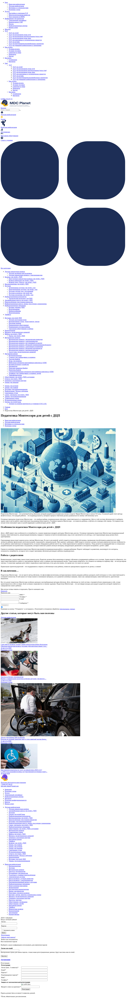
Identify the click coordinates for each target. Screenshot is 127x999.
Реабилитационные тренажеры (15, 305)
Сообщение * (23, 603)
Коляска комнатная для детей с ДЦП (21, 280)
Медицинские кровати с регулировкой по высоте (25, 343)
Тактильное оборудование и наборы (21, 329)
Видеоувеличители (15, 355)
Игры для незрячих (15, 361)
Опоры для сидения (11, 386)
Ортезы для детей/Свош (13, 402)
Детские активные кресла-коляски (20, 273)
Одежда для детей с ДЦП (13, 379)
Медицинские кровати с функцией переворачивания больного (30, 345)
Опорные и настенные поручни (15, 380)
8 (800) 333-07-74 (6, 99)
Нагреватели (13, 366)
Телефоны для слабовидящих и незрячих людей (25, 373)
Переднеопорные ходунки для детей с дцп (23, 289)
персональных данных (67, 609)
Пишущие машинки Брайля (18, 368)
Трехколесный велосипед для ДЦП (20, 298)
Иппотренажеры (14, 313)
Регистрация (5, 935)
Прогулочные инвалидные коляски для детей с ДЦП (26, 279)
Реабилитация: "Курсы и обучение (16, 391)
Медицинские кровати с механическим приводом (26, 339)
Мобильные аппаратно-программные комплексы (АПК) (28, 363)
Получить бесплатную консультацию (13, 782)
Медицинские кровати (12, 337)
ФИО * (21, 595)
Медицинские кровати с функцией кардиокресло (25, 348)
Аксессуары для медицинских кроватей (22, 352)
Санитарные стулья (11, 393)
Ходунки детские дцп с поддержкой (21, 291)
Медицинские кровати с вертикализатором (23, 350)
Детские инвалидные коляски (15, 271)
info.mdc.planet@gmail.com (10, 786)
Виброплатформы (15, 311)
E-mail (21, 599)
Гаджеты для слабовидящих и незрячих (22, 357)
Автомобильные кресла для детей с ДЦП (19, 300)
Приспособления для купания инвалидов (19, 302)
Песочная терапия (15, 323)
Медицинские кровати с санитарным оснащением (26, 346)
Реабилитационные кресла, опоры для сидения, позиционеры (26, 304)
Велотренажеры (14, 309)
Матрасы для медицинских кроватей (17, 332)
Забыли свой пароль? (8, 937)
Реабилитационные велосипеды (15, 296)
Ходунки (8, 286)
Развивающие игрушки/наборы (19, 327)
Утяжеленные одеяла (12, 398)
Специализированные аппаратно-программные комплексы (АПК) (31, 371)
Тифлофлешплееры (15, 375)
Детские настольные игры (17, 320)
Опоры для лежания (11, 382)
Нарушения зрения (11, 354)
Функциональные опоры (13, 400)
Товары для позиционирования (15, 396)
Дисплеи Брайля (14, 359)
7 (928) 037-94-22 (6, 784)
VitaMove (8, 314)
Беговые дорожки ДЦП (17, 307)
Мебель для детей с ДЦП (13, 334)
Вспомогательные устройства (19, 364)
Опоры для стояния (11, 387)
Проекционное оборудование (19, 325)
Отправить (5, 605)
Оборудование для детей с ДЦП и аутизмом (19, 377)
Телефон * (22, 597)
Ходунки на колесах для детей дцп (20, 293)
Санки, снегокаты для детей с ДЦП (17, 395)
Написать (4, 591)
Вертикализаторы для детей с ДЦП (17, 284)
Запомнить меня (8, 930)
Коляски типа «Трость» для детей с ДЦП (22, 282)
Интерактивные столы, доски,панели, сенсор (24, 321)
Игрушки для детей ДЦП (13, 318)
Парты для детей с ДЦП (17, 336)
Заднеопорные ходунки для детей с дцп (22, 288)
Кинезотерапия (10, 330)
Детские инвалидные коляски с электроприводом (25, 275)
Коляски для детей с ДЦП (13, 277)
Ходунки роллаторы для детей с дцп (21, 295)
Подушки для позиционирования (16, 389)
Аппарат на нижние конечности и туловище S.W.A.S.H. (28, 404)
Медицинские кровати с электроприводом (23, 341)
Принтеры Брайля (15, 370)
